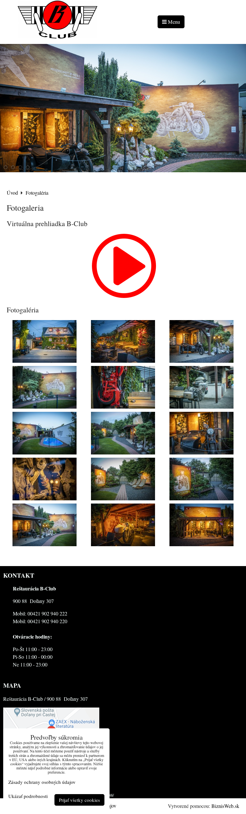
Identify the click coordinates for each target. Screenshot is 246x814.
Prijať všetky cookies (79, 800)
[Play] (124, 296)
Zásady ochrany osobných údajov (42, 782)
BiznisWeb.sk (225, 805)
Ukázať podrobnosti (28, 796)
